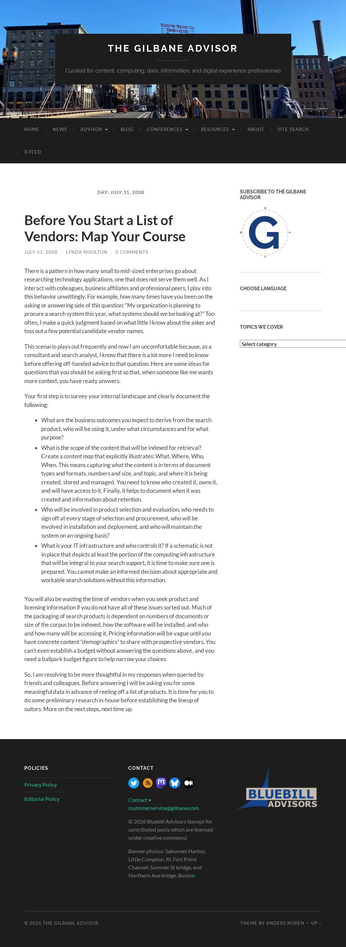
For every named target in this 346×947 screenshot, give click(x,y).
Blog (127, 129)
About (256, 129)
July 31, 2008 (41, 252)
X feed (32, 152)
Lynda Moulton (86, 252)
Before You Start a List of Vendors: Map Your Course (105, 228)
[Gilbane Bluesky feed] (174, 786)
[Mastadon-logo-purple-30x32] (161, 786)
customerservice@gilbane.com (163, 808)
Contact (137, 799)
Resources (215, 129)
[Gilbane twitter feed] (133, 786)
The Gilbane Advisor (173, 48)
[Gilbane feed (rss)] (147, 786)
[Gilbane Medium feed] (188, 786)
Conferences (164, 129)
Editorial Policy (41, 798)
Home (31, 129)
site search (293, 129)
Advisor (91, 129)
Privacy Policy (40, 784)
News (60, 129)
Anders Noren (285, 923)
